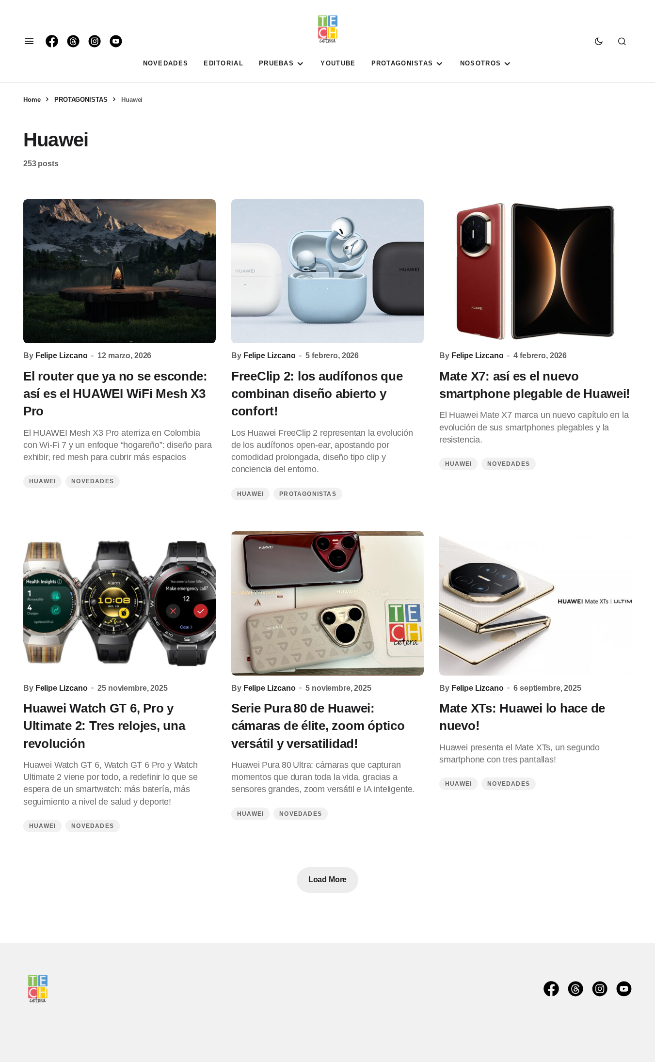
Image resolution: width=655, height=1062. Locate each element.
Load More (327, 879)
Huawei (42, 481)
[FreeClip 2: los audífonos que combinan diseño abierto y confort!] (327, 271)
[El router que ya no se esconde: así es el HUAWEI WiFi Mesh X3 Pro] (119, 271)
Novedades (92, 481)
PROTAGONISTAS (80, 99)
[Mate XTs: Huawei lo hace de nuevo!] (535, 603)
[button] (29, 41)
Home (31, 99)
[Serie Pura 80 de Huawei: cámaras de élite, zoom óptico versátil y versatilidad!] (327, 603)
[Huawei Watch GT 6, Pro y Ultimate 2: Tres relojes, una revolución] (119, 603)
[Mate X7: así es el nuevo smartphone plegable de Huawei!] (535, 271)
